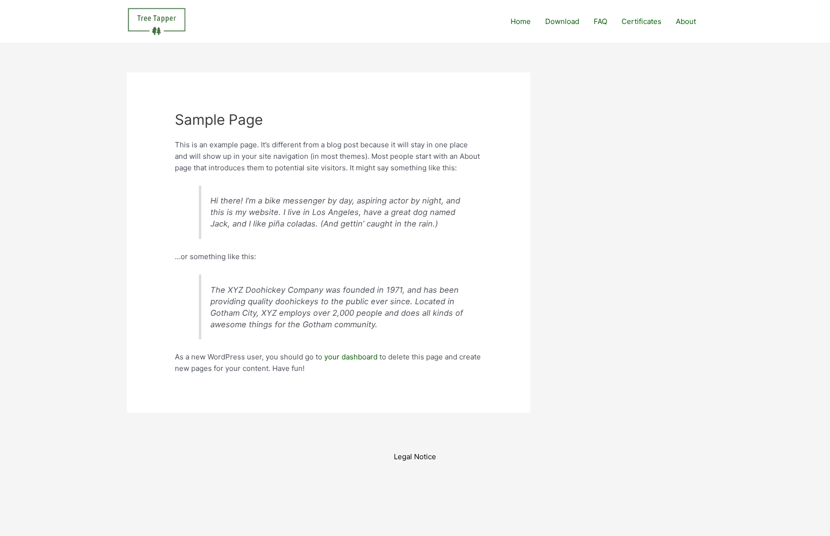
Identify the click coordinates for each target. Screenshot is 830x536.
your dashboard (351, 356)
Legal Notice (415, 456)
